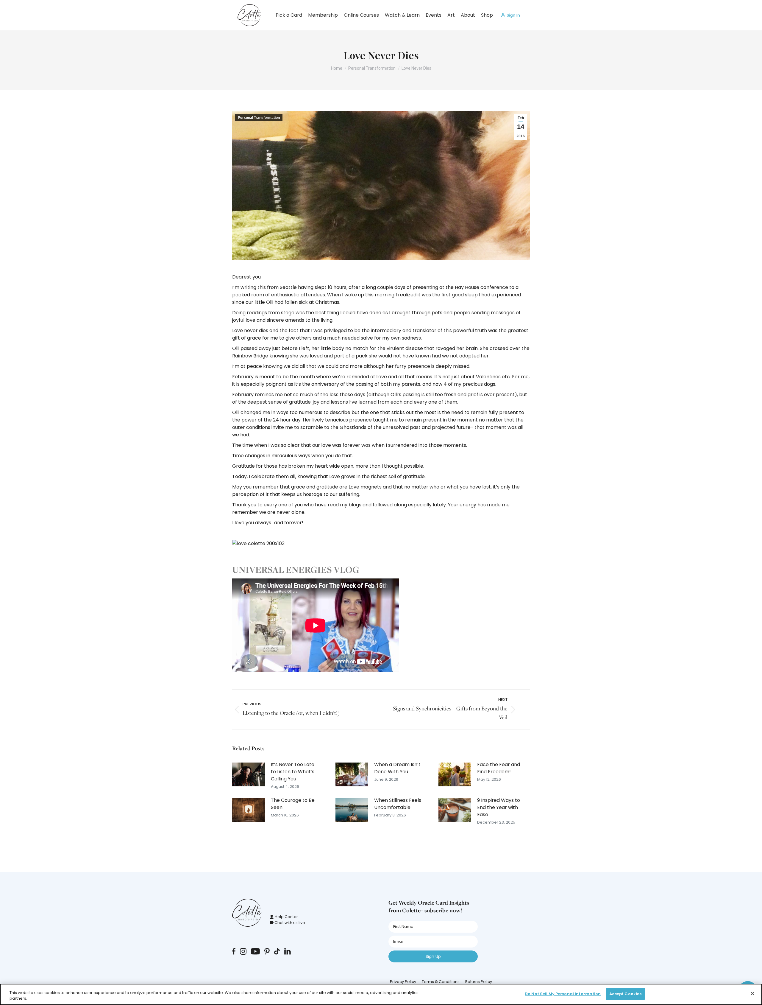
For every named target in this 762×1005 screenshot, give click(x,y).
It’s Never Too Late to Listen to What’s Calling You (292, 771)
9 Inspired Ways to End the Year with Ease (498, 807)
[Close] (752, 993)
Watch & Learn (402, 15)
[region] (381, 994)
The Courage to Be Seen (293, 804)
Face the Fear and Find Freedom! (498, 768)
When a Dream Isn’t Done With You (397, 768)
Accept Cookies (625, 994)
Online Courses (361, 15)
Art (451, 15)
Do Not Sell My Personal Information (563, 994)
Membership (323, 15)
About (468, 15)
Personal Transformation (259, 118)
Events (433, 15)
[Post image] (248, 774)
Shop (487, 15)
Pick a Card (289, 15)
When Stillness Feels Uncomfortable (397, 804)
